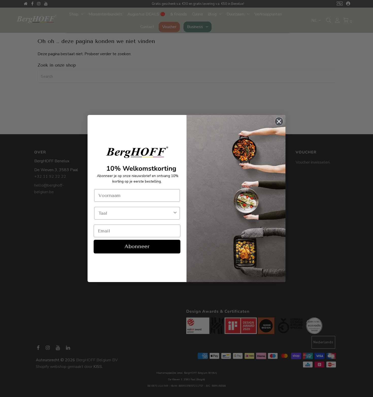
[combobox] (135, 213)
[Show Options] (175, 213)
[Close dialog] (279, 121)
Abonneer (137, 246)
